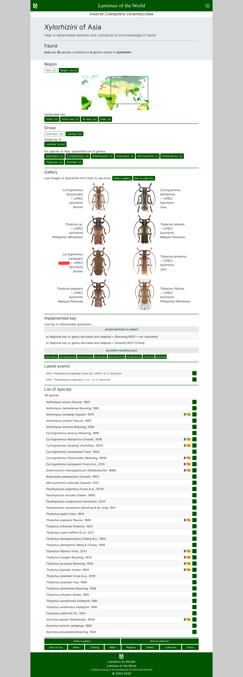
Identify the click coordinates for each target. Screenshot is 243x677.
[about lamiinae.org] (37, 5)
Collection (170, 647)
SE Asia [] (89, 119)
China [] (52, 119)
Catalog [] (74, 133)
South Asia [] (70, 119)
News (76, 647)
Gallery (150, 647)
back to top (55, 647)
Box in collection (144, 178)
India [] (105, 119)
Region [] (68, 70)
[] (55, 144)
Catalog (94, 647)
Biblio (113, 647)
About (190, 647)
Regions (131, 647)
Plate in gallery (122, 178)
